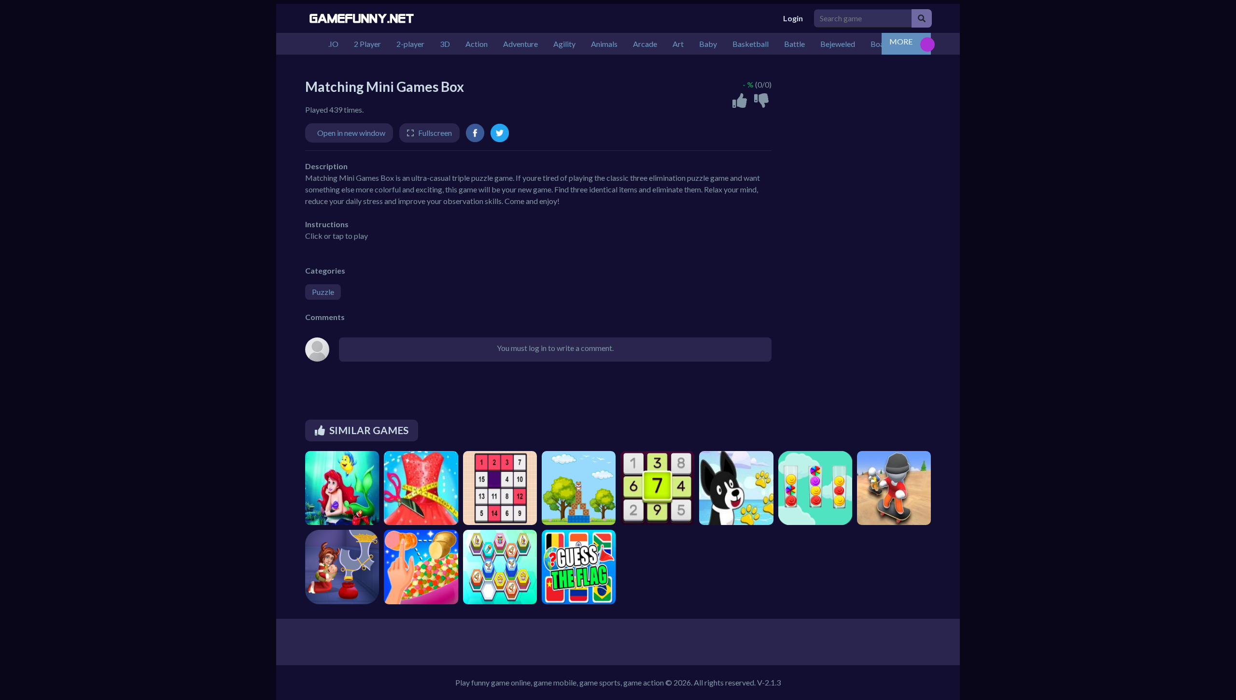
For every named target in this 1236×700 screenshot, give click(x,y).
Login (793, 18)
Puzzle (323, 291)
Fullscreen (435, 132)
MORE (901, 41)
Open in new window (351, 132)
